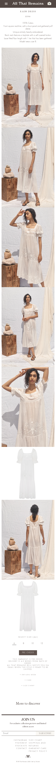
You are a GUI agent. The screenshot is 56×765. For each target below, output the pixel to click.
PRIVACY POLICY (38, 751)
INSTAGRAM (20, 740)
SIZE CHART (35, 740)
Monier (38, 761)
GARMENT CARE (38, 748)
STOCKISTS (21, 746)
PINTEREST (21, 743)
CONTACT (21, 748)
